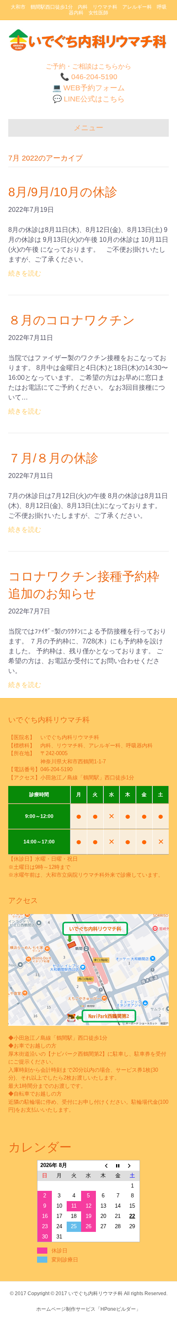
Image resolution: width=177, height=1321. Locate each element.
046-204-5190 (56, 769)
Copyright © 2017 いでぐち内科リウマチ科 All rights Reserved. (98, 1293)
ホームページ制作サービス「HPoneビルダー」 (88, 1309)
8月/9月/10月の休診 (62, 192)
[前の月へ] (103, 1165)
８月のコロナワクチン (71, 320)
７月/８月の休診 (53, 458)
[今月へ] (117, 1165)
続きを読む (24, 273)
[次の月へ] (132, 1165)
